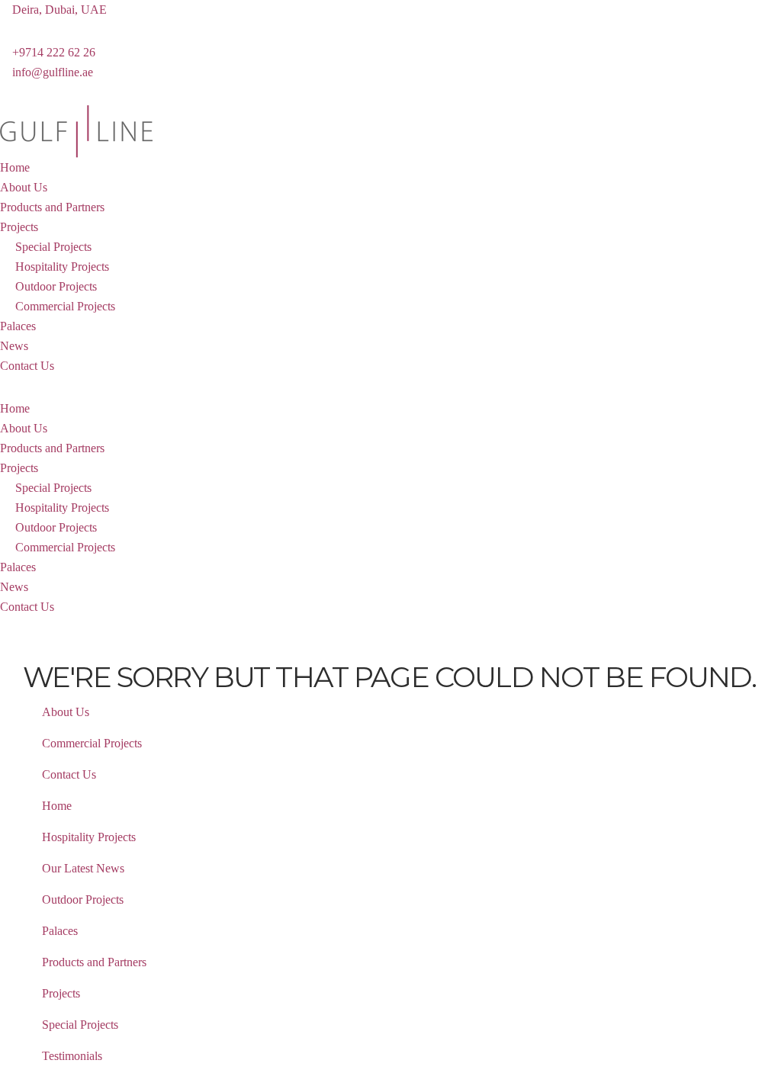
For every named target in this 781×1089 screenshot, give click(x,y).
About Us (23, 187)
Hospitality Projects (62, 266)
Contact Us (27, 365)
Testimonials (72, 1055)
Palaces (18, 326)
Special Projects (53, 246)
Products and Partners (52, 207)
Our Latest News (83, 868)
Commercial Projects (65, 306)
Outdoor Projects (56, 286)
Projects (19, 226)
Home (15, 167)
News (14, 345)
